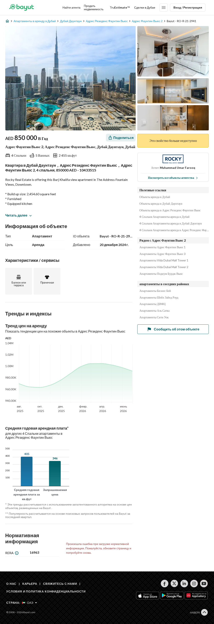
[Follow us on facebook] (164, 583)
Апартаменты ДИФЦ (152, 304)
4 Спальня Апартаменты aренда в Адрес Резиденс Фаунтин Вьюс (174, 230)
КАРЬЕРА (29, 583)
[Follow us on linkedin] (184, 583)
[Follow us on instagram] (194, 583)
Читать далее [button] (16, 215)
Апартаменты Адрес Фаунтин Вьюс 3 (162, 254)
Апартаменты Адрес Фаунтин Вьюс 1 (162, 247)
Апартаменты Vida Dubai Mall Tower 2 (163, 267)
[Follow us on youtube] (204, 583)
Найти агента (71, 7)
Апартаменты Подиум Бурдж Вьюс (161, 273)
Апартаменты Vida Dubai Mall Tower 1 (163, 260)
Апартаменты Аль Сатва (154, 310)
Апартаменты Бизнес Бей (155, 290)
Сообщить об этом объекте (176, 329)
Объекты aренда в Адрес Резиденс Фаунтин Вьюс (170, 210)
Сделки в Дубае (144, 7)
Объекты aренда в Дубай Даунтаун (160, 203)
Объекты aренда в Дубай (154, 197)
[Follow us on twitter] (174, 583)
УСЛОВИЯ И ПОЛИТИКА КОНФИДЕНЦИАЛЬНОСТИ (46, 591)
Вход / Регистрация (187, 7)
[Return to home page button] (21, 7)
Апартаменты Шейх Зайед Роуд (158, 297)
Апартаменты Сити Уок (154, 317)
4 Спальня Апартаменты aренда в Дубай (164, 216)
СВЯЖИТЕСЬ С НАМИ (60, 583)
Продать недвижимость (93, 7)
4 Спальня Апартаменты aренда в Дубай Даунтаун (170, 223)
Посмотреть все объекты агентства (171, 177)
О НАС (11, 583)
